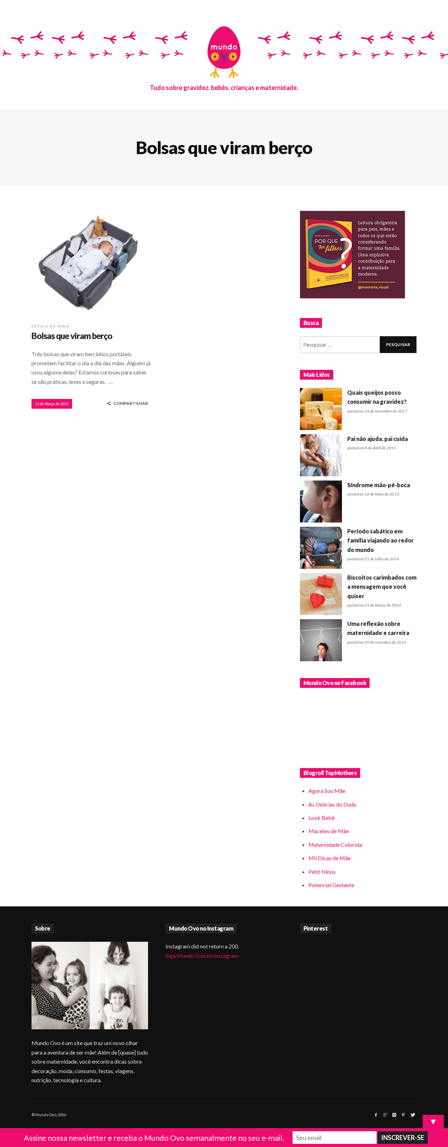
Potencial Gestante (331, 885)
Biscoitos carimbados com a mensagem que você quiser (381, 586)
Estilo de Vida (50, 326)
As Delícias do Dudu (332, 804)
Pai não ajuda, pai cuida (377, 438)
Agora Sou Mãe (326, 790)
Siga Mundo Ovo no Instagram (202, 955)
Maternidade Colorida (335, 844)
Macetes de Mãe (328, 831)
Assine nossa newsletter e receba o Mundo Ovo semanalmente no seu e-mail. (154, 1137)
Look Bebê (321, 817)
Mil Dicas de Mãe (329, 858)
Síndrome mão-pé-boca (378, 485)
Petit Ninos (322, 871)
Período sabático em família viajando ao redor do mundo (380, 540)
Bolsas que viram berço (71, 336)
